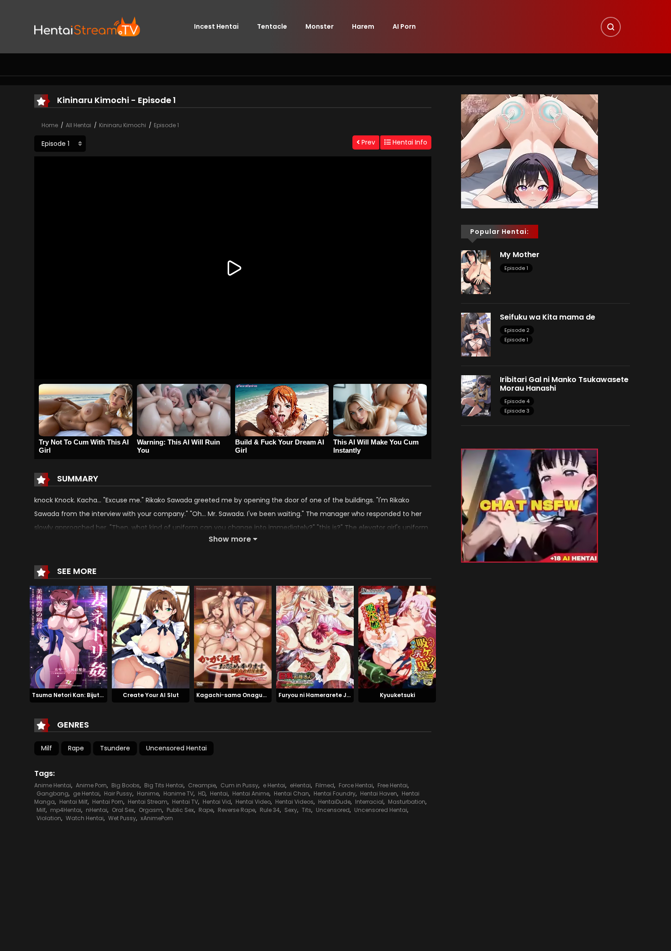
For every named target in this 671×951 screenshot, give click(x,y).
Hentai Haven (378, 793)
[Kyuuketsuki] (397, 636)
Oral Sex (123, 810)
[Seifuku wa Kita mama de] (476, 334)
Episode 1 (166, 125)
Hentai (219, 793)
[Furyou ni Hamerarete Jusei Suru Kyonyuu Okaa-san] (315, 636)
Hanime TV (178, 793)
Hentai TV (185, 802)
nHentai (96, 810)
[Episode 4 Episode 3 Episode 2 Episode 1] (60, 143)
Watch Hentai (85, 818)
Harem (363, 26)
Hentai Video (253, 802)
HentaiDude (334, 802)
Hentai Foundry (335, 793)
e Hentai (274, 785)
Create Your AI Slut (151, 695)
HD (201, 793)
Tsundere (115, 748)
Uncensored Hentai (176, 748)
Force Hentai (356, 785)
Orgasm (150, 810)
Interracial (369, 802)
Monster (319, 26)
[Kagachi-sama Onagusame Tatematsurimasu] (233, 636)
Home (50, 125)
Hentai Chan (291, 793)
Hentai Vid (217, 802)
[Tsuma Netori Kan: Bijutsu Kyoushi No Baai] (68, 636)
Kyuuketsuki (397, 695)
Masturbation (406, 802)
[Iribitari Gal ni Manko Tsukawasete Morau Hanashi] (476, 395)
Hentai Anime (250, 793)
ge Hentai (86, 793)
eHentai (300, 785)
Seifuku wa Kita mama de (547, 317)
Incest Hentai (216, 26)
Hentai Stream (148, 802)
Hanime (148, 793)
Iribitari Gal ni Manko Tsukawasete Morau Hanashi (564, 383)
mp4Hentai (65, 810)
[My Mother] (476, 271)
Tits (306, 810)
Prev (367, 142)
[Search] (611, 27)
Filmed (324, 785)
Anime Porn (91, 785)
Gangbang (52, 793)
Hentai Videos (294, 802)
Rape (76, 748)
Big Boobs (125, 785)
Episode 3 (516, 410)
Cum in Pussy (239, 785)
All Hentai (78, 125)
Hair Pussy (118, 793)
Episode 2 (516, 330)
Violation (49, 818)
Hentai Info (409, 142)
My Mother (520, 254)
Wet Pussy (122, 818)
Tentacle (272, 26)
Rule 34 (270, 810)
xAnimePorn (157, 818)
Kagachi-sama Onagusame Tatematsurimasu (265, 695)
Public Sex (180, 810)
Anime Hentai (52, 785)
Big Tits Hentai (163, 785)
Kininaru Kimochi (122, 125)
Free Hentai (392, 785)
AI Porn (404, 26)
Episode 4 (516, 401)
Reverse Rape (236, 810)
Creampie (202, 785)
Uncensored (333, 810)
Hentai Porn (107, 802)
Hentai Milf (73, 802)
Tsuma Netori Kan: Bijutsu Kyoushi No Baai (93, 695)
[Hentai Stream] (87, 26)
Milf (46, 748)
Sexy (290, 810)
